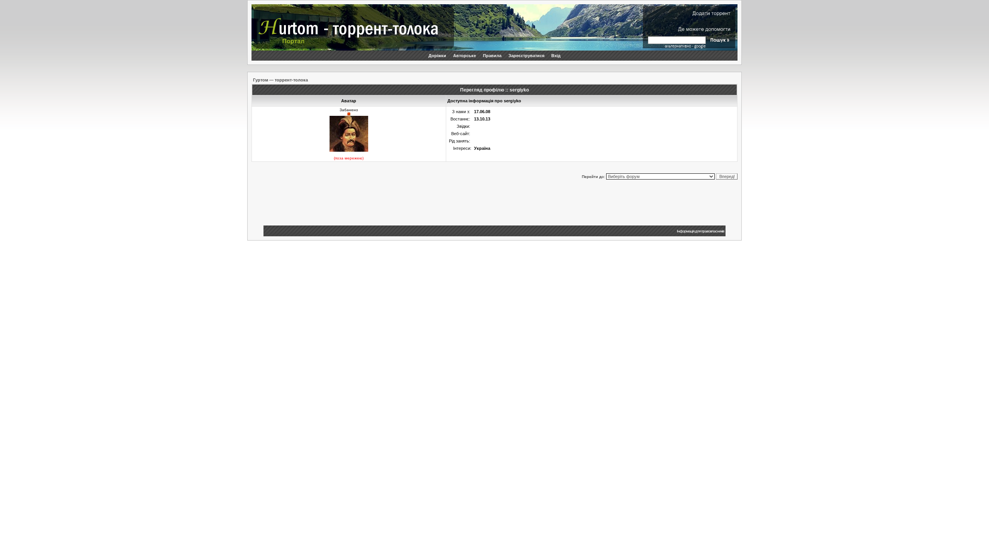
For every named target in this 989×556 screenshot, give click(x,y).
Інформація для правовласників (700, 231)
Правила (492, 55)
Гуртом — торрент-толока (280, 80)
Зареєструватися (526, 55)
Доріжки (437, 55)
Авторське (464, 55)
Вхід (556, 55)
